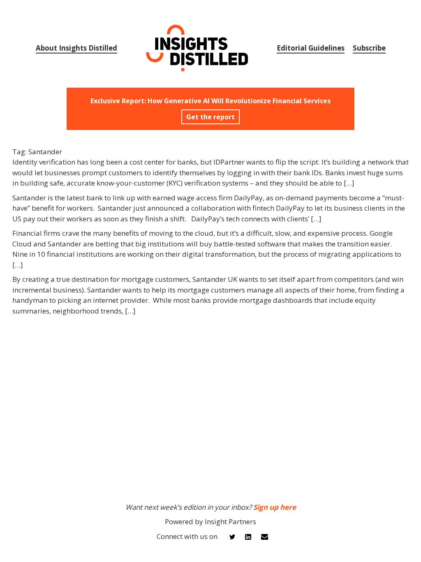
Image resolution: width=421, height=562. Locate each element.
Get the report (210, 116)
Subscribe (369, 48)
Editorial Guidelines (311, 48)
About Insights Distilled (76, 48)
